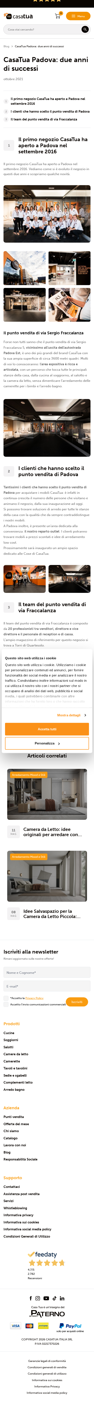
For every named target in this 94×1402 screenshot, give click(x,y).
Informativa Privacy (47, 1386)
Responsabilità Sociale (20, 1159)
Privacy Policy (34, 998)
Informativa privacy (18, 1215)
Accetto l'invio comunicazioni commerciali (38, 1004)
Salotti (8, 1047)
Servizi (8, 1201)
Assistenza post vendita (21, 1194)
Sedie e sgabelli (15, 1075)
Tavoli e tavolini (15, 1068)
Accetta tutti (47, 729)
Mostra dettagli (69, 715)
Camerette (11, 1061)
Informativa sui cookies (21, 1222)
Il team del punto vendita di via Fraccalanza (44, 119)
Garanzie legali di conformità (47, 1361)
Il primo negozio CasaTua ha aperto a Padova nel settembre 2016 (48, 101)
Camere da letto (15, 1054)
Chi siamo (11, 1131)
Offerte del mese (16, 1124)
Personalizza (44, 743)
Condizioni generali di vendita (47, 1367)
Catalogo (10, 1138)
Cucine (8, 1033)
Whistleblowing (15, 1208)
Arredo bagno (13, 1090)
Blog (6, 46)
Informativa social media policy (27, 1229)
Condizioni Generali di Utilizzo (26, 1236)
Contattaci (11, 1187)
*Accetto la (27, 998)
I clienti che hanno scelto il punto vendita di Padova (50, 111)
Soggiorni (10, 1040)
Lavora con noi (14, 1145)
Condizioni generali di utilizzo (47, 1373)
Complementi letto (18, 1082)
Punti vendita (13, 1117)
